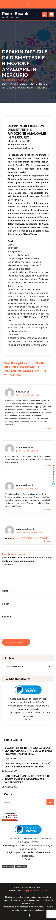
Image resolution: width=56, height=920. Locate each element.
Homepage (8, 79)
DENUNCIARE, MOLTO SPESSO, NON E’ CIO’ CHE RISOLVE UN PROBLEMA (27, 765)
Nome (6, 591)
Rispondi (47, 428)
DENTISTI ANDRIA (19, 538)
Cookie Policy (21, 867)
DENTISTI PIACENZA (38, 538)
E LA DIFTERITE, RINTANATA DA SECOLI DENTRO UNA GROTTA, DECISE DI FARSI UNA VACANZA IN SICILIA (28, 750)
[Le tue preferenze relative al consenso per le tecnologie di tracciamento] (53, 475)
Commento (8, 564)
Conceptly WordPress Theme (33, 891)
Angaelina (21, 529)
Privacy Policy (8, 867)
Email (5, 604)
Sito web (6, 617)
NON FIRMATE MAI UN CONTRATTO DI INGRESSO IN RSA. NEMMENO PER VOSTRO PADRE (27, 779)
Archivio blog (25, 79)
